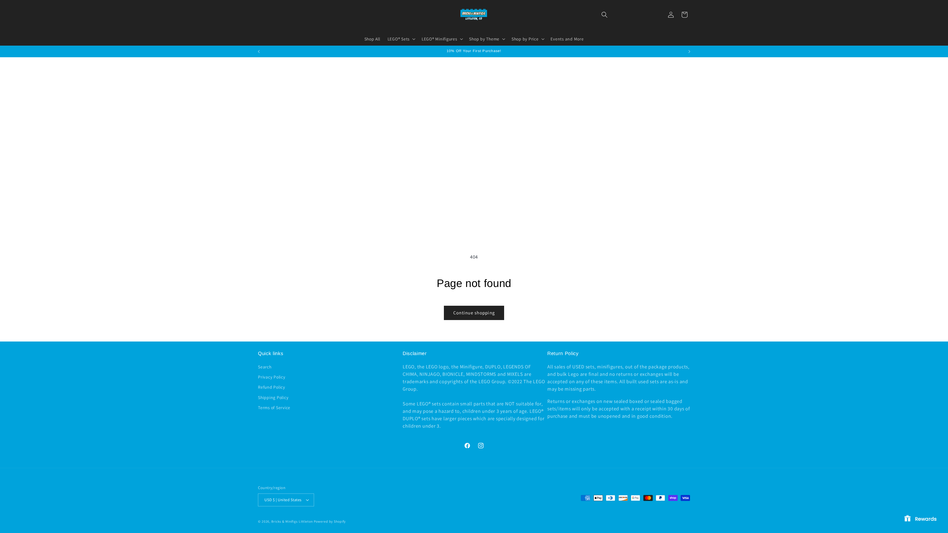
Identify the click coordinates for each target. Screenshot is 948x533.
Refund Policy (271, 387)
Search (265, 367)
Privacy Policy (271, 377)
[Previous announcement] (258, 51)
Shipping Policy (273, 397)
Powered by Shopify (330, 521)
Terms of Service (274, 407)
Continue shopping (474, 313)
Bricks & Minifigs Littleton (292, 521)
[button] (604, 14)
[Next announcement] (689, 51)
